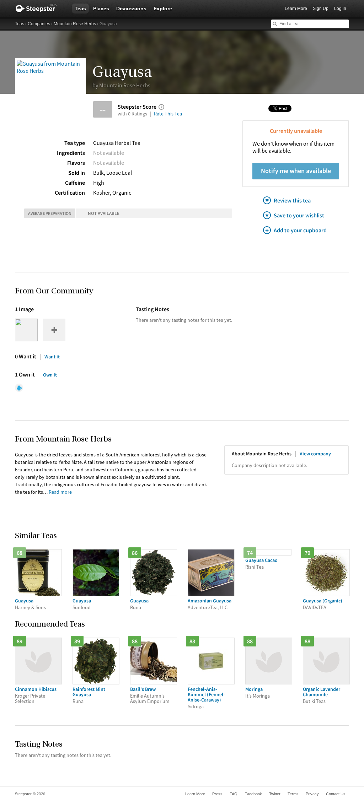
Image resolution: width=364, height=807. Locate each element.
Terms (293, 794)
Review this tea (292, 200)
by (121, 85)
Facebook (253, 794)
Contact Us (336, 794)
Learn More (296, 8)
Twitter (274, 794)
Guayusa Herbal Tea (116, 142)
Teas (80, 8)
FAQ (233, 794)
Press (217, 794)
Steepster (40, 8)
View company (315, 453)
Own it (50, 375)
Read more (60, 492)
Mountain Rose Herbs (75, 23)
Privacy (312, 794)
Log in (340, 8)
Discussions (131, 8)
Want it (52, 356)
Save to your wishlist (299, 215)
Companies (39, 23)
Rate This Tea (168, 113)
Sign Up (320, 8)
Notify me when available (296, 171)
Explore (163, 8)
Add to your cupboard (300, 230)
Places (101, 8)
